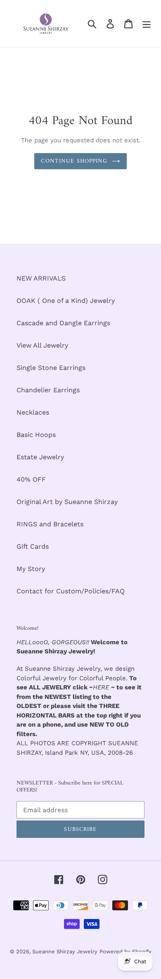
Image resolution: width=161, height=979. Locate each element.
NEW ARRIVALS (41, 278)
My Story (31, 569)
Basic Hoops (36, 435)
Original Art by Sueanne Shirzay (67, 502)
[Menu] (146, 23)
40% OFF (31, 479)
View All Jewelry (42, 345)
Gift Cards (33, 546)
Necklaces (33, 412)
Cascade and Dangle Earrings (63, 323)
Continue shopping (74, 161)
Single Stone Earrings (51, 368)
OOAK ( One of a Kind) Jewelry (66, 301)
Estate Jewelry (40, 457)
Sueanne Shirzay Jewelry (64, 951)
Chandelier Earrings (48, 390)
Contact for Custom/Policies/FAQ (71, 591)
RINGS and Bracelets (50, 524)
